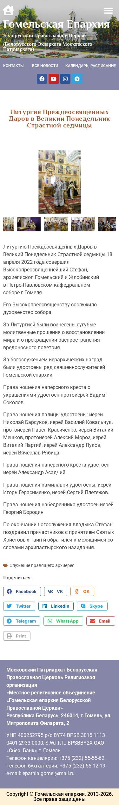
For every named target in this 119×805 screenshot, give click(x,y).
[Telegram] (77, 79)
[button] (108, 10)
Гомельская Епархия (56, 23)
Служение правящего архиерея (42, 565)
